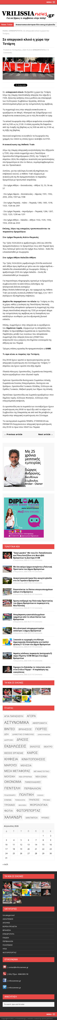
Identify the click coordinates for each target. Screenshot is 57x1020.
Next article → (45, 434)
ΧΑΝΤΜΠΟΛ (32, 817)
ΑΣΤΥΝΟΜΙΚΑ (16, 722)
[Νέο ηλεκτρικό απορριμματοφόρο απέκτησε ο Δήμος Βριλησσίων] (7, 632)
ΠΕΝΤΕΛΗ (12, 788)
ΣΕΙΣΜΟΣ (40, 795)
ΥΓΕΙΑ (5, 949)
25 (14, 853)
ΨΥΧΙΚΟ (45, 817)
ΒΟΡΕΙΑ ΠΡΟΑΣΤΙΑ (10, 926)
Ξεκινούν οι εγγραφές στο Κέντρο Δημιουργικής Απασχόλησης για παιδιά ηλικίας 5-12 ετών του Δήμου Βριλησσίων (31, 642)
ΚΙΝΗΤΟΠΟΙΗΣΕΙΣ (33, 759)
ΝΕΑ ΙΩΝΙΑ (41, 776)
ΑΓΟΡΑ (31, 716)
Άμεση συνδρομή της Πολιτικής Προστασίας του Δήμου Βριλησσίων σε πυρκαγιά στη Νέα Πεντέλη (33, 603)
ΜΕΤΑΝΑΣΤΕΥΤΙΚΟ (41, 771)
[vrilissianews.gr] (28, 14)
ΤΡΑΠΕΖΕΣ (34, 799)
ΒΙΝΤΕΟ (9, 729)
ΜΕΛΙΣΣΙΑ (26, 765)
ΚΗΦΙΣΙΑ (11, 759)
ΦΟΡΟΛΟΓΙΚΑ (38, 805)
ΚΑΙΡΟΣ (32, 753)
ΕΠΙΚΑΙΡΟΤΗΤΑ (39, 50)
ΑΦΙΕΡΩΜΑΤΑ (40, 723)
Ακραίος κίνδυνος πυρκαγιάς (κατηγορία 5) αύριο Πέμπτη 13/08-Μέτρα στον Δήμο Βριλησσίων (32, 655)
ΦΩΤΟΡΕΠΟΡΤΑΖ (28, 810)
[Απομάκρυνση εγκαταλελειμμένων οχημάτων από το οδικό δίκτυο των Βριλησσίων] (7, 618)
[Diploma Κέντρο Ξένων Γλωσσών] (24, 518)
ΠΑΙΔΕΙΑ (6, 937)
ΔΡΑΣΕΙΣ (22, 739)
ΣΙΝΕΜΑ (7, 800)
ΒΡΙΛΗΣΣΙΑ (7, 930)
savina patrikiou (47, 1018)
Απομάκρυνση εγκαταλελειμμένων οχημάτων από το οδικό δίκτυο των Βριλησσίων (29, 616)
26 (21, 853)
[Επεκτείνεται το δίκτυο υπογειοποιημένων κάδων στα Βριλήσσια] (7, 593)
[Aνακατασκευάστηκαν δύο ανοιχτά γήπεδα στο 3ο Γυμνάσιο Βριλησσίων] (7, 582)
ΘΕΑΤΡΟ (48, 746)
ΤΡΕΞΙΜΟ (46, 800)
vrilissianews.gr (14, 981)
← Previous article (13, 434)
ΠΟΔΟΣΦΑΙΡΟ (10, 795)
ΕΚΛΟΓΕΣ (35, 746)
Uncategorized (8, 915)
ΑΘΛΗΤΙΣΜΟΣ (8, 919)
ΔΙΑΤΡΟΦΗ (8, 740)
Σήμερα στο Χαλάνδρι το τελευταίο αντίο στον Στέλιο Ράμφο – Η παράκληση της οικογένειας (32, 669)
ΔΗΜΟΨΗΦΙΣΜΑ (44, 734)
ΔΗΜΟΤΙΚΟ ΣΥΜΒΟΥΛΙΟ (23, 734)
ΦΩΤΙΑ (8, 810)
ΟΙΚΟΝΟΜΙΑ (12, 782)
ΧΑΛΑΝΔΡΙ (13, 817)
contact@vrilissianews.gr (18, 967)
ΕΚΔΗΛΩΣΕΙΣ (15, 746)
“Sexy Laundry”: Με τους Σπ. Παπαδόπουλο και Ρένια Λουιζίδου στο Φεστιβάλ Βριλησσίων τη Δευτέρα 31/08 (32, 555)
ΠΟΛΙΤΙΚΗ (26, 794)
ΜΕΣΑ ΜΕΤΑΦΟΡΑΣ (17, 771)
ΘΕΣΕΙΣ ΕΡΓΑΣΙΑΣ (13, 753)
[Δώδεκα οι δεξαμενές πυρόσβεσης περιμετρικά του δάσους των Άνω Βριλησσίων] (7, 902)
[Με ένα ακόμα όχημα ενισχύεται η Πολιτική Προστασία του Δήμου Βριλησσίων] (7, 571)
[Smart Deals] (24, 467)
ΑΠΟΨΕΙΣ (6, 923)
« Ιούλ (5, 864)
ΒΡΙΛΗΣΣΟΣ (25, 729)
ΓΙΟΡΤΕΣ (41, 729)
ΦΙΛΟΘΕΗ (22, 805)
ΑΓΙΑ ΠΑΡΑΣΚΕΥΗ (13, 716)
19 (21, 849)
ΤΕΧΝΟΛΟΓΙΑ (20, 800)
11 (14, 844)
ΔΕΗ (6, 734)
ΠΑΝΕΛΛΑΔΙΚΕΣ (33, 782)
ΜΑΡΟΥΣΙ (10, 765)
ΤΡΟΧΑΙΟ (9, 804)
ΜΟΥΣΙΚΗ (9, 776)
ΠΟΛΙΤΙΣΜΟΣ (8, 945)
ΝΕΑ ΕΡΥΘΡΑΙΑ (25, 776)
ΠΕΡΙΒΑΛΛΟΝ (32, 788)
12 (21, 844)
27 (28, 853)
